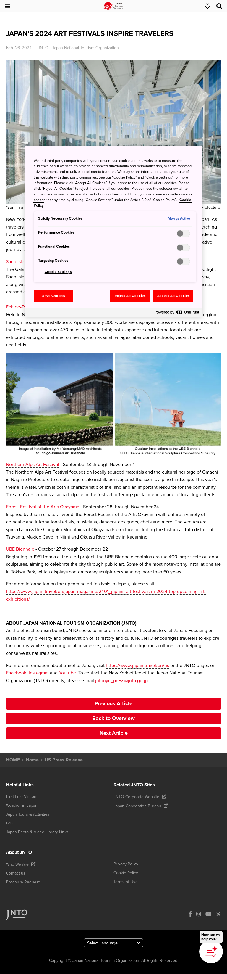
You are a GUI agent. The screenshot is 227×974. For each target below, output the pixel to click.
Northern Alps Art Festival (32, 464)
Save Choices (53, 296)
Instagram (39, 673)
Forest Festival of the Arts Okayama (42, 507)
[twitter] (218, 915)
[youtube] (208, 915)
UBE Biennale (20, 549)
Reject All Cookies (130, 296)
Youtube (67, 673)
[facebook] (190, 915)
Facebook (16, 673)
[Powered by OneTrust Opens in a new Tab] (176, 313)
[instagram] (198, 915)
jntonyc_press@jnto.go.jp (121, 681)
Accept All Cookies (173, 296)
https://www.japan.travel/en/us (137, 665)
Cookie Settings (58, 272)
